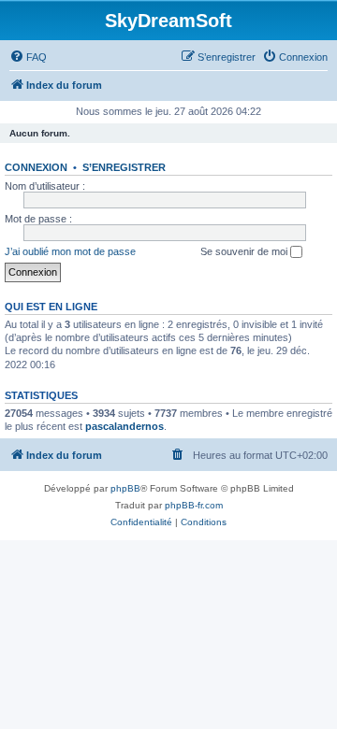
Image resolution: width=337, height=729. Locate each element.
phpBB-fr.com (194, 505)
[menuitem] (28, 57)
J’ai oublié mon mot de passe (70, 251)
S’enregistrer (124, 167)
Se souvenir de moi (245, 251)
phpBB (125, 488)
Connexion (36, 167)
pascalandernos (124, 426)
